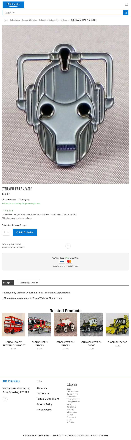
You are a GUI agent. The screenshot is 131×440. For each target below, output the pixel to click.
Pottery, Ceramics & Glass (71, 417)
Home (6, 20)
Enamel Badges (62, 20)
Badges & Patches (29, 20)
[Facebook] (68, 246)
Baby (69, 389)
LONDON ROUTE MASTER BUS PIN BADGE (13, 343)
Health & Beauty (73, 399)
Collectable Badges (47, 20)
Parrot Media (100, 435)
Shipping (6, 218)
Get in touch (18, 247)
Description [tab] (8, 283)
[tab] (8, 283)
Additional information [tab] (28, 283)
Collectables (15, 20)
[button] (126, 4)
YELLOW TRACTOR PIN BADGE (91, 343)
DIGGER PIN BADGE (117, 342)
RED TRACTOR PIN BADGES (65, 343)
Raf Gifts (70, 422)
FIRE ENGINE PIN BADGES (40, 343)
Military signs (72, 412)
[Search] (125, 12)
